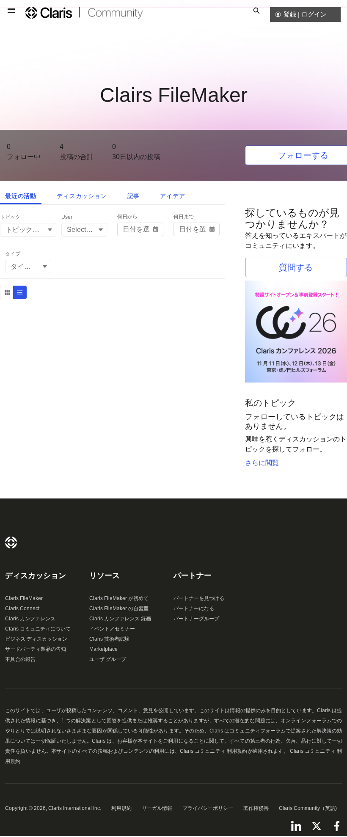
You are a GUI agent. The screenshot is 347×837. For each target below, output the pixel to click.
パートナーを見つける (199, 598)
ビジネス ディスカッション (36, 639)
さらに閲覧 (262, 462)
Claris (11, 542)
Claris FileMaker (24, 598)
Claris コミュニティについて (38, 629)
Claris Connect (22, 608)
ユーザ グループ (107, 659)
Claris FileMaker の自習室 (119, 608)
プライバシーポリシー (207, 808)
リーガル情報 (157, 808)
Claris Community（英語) (308, 808)
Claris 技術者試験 (109, 639)
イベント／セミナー (112, 629)
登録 (290, 14)
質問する (296, 267)
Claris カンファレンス (30, 619)
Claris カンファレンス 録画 (120, 619)
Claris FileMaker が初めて (119, 598)
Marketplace (103, 649)
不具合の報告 (20, 659)
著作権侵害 (256, 808)
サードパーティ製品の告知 (35, 649)
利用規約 (121, 808)
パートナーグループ (196, 619)
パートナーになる (194, 608)
